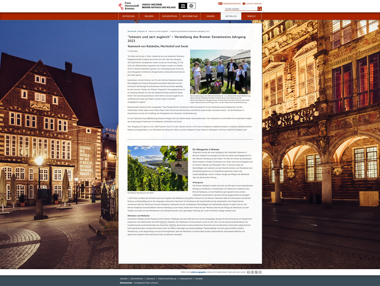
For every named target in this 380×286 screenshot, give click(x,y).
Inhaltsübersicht (185, 278)
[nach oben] (370, 276)
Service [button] (251, 16)
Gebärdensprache (232, 3)
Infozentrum (169, 16)
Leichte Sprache (254, 3)
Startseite (131, 31)
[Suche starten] (260, 9)
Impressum (150, 278)
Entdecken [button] (129, 16)
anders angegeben (198, 272)
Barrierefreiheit (137, 278)
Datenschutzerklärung (167, 278)
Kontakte (199, 278)
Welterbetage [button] (190, 16)
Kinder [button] (210, 16)
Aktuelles (231, 16)
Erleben (149, 16)
